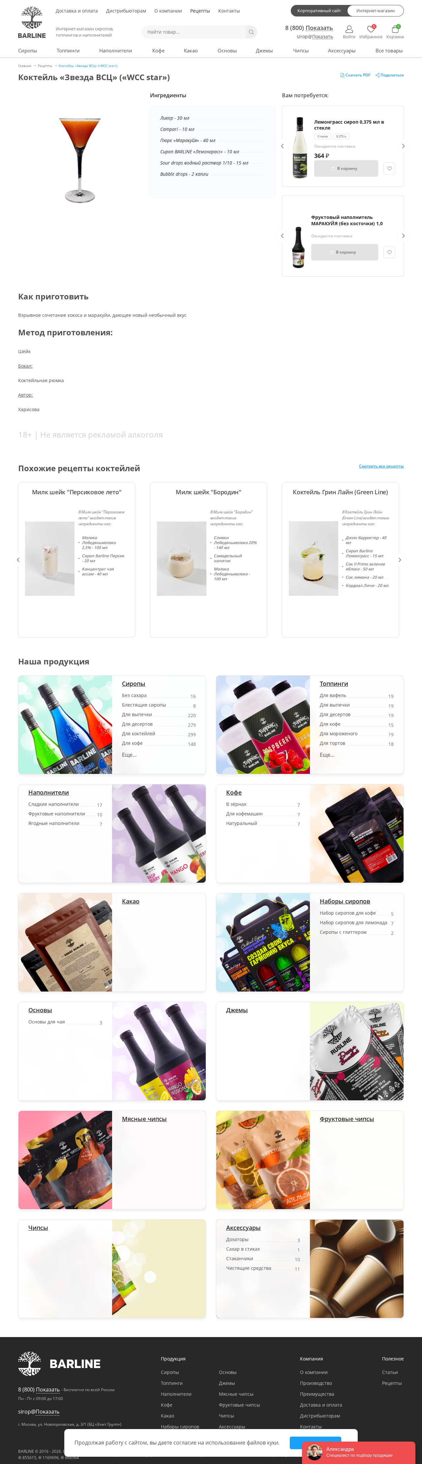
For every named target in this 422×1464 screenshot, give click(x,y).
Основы (227, 50)
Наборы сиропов (345, 901)
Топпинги (68, 50)
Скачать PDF (358, 75)
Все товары (389, 50)
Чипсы (301, 50)
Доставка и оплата (77, 11)
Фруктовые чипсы (347, 1119)
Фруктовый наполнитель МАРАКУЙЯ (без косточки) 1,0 (347, 220)
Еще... (129, 754)
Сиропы (27, 50)
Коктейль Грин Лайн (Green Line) (340, 492)
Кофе (158, 50)
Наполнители (115, 50)
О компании (168, 11)
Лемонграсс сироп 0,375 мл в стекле (349, 125)
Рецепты (200, 11)
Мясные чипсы (144, 1119)
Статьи (390, 1372)
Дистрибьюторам (126, 11)
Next (403, 146)
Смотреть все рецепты (381, 466)
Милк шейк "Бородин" (208, 492)
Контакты (229, 11)
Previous (282, 146)
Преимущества (317, 1394)
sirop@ (315, 36)
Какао (191, 50)
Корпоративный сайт (319, 11)
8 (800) (309, 28)
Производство (316, 1383)
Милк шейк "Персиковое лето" (77, 492)
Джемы (264, 50)
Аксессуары (342, 50)
